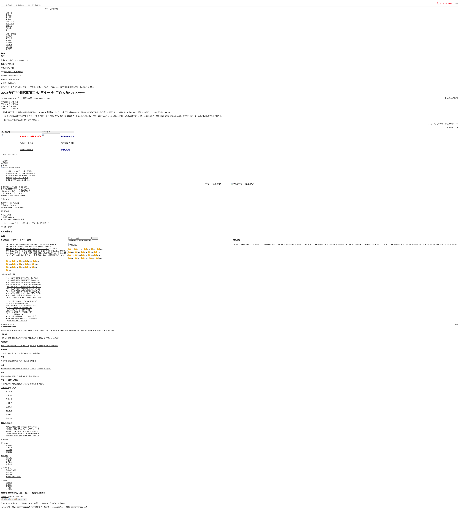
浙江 (12, 60)
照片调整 (9, 395)
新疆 (9, 76)
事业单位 (9, 15)
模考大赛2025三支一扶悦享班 (17, 178)
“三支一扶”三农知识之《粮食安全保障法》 (22, 301)
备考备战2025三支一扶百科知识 (18, 180)
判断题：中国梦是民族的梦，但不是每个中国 (22, 429)
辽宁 (6, 83)
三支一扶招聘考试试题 (9, 380)
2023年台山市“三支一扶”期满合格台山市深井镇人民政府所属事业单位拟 (33, 253)
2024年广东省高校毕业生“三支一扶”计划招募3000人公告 (27, 249)
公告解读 (11, 346)
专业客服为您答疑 (26, 150)
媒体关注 (28, 503)
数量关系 (18, 361)
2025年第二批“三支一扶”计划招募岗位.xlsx (24, 120)
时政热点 (9, 45)
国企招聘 (9, 17)
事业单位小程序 (34, 5)
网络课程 (9, 28)
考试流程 (27, 330)
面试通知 (49, 338)
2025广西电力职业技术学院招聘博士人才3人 (23, 295)
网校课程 (9, 458)
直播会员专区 (11, 470)
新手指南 (4, 456)
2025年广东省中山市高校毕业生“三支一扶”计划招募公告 (28, 223)
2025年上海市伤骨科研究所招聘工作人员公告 (24, 289)
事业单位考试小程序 (13, 477)
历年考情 (40, 346)
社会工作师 (10, 24)
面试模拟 (40, 384)
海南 (12, 64)
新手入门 (4, 346)
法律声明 (45, 503)
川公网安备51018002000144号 (75, 507)
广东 (6, 64)
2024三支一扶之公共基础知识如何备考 (21, 306)
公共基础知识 (27, 353)
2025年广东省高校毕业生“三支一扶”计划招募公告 (24, 247)
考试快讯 (9, 38)
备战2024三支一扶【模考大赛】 (19, 310)
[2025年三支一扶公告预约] (10, 167)
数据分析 (25, 346)
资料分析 (33, 361)
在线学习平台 (6, 468)
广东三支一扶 (16, 240)
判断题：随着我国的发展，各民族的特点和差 (22, 433)
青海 (12, 76)
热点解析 (9, 489)
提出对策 (25, 369)
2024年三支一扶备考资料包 (17, 303)
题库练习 (9, 407)
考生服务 (4, 439)
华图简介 (4, 503)
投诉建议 (4, 497)
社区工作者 (10, 21)
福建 (22, 60)
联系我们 (19, 5)
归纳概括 (4, 369)
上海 (26, 60)
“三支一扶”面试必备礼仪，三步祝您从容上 (22, 316)
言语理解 (11, 361)
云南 (9, 79)
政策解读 (54, 346)
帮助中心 (4, 443)
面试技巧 (29, 376)
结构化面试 (12, 376)
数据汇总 (47, 346)
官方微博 (9, 450)
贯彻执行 (18, 369)
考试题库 (9, 487)
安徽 (16, 60)
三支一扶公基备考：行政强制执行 (19, 312)
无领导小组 (21, 376)
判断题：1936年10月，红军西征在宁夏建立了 (23, 431)
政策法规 (9, 47)
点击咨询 (41, 493)
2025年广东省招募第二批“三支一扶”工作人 (22, 278)
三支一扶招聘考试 (51, 9)
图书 (7, 30)
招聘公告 (4, 338)
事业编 (8, 19)
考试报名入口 (19, 330)
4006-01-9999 (6, 493)
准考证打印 (26, 338)
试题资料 (9, 49)
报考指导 (4, 342)
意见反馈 (53, 503)
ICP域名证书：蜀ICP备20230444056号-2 (16, 507)
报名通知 (11, 338)
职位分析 (18, 346)
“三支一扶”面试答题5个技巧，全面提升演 (22, 318)
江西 (19, 60)
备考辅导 (9, 42)
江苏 (9, 60)
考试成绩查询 (89, 330)
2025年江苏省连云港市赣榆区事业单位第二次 (24, 287)
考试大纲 (9, 330)
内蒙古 (20, 72)
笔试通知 (34, 338)
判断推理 (25, 361)
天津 (9, 72)
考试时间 (54, 330)
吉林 (9, 83)
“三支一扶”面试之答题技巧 (17, 321)
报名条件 (34, 330)
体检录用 (56, 338)
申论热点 (47, 369)
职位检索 (9, 403)
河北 (12, 72)
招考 (38, 87)
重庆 (19, 79)
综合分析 (11, 369)
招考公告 (9, 483)
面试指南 (4, 376)
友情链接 (61, 503)
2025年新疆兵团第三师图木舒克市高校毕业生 (24, 282)
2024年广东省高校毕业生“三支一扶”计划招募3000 (402, 244)
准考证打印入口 (44, 330)
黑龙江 (13, 83)
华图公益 (20, 503)
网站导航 (9, 462)
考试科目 (61, 330)
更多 (456, 324)
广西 (9, 64)
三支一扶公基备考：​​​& (15, 314)
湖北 (9, 68)
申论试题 (11, 384)
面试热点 (36, 376)
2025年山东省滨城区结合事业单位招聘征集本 (25, 297)
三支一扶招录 (27, 240)
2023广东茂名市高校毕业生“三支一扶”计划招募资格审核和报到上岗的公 (33, 255)
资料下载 (9, 418)
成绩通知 (41, 338)
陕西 (16, 76)
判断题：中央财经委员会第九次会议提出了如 (22, 436)
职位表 (3, 330)
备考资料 (11, 274)
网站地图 (9, 5)
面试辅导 (18, 353)
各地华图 (9, 464)
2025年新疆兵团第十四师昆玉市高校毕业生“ (23, 280)
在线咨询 (9, 448)
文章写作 (33, 369)
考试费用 (80, 330)
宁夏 (6, 76)
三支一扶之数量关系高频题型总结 (19, 308)
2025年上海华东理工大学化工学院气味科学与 (24, 285)
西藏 (16, 79)
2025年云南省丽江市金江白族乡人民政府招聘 (24, 293)
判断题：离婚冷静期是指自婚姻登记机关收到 (22, 427)
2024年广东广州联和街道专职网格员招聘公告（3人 (364, 244)
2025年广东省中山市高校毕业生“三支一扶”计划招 (288, 244)
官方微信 (9, 452)
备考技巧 (36, 353)
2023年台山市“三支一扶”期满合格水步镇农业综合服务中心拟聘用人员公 (33, 251)
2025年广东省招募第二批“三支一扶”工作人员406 (251, 244)
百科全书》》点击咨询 (9, 104)
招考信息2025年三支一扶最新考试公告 (20, 175)
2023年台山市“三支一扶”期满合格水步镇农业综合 (439, 244)
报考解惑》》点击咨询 (9, 102)
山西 (16, 72)
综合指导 (40, 369)
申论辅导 (11, 353)
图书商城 (9, 474)
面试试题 (18, 384)
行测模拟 (25, 384)
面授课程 (9, 460)
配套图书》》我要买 (8, 106)
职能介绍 (33, 346)
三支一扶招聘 (11, 34)
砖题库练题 (5, 388)
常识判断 (4, 361)
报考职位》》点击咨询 (9, 108)
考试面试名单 (109, 330)
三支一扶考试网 (29, 87)
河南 (6, 68)
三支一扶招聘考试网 (25, 98)
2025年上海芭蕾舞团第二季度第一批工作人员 (24, 291)
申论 (2, 365)
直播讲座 (9, 26)
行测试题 (4, 384)
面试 (2, 372)
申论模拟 (33, 384)
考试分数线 (99, 330)
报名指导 (9, 40)
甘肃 (19, 76)
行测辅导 (4, 353)
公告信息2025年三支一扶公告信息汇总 (20, 173)
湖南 (12, 68)
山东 (6, 60)
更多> (3, 236)
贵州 (12, 79)
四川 (6, 79)
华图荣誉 (12, 503)
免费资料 (4, 480)
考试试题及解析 (71, 330)
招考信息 (9, 36)
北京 (6, 72)
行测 (2, 357)
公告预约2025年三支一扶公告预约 (19, 171)
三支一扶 (9, 13)
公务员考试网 (16, 87)
